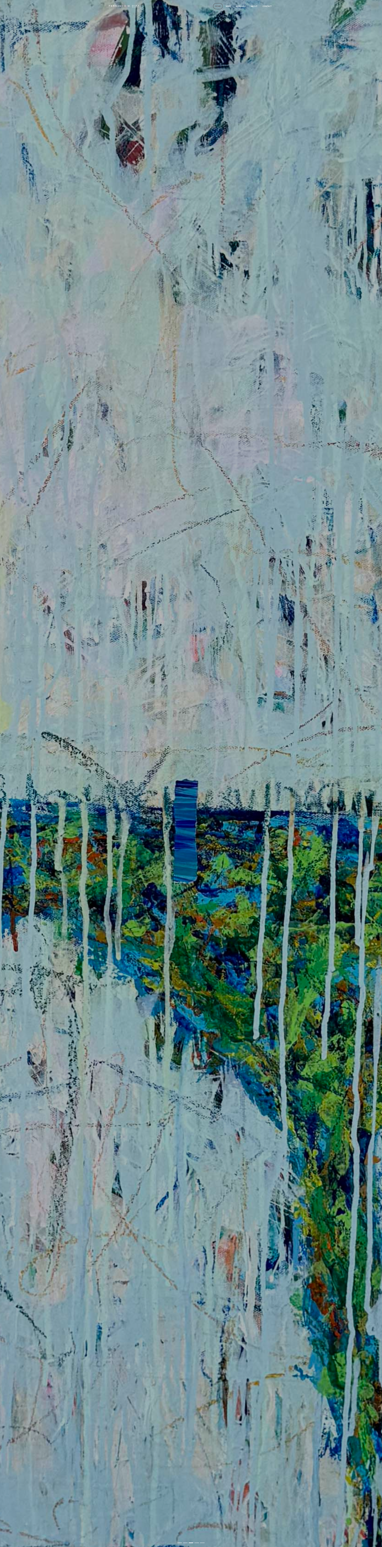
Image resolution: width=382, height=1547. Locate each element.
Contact (267, 6)
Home (218, 6)
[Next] (376, 776)
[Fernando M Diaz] (124, 6)
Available (241, 6)
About (254, 6)
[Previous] (6, 776)
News (228, 6)
